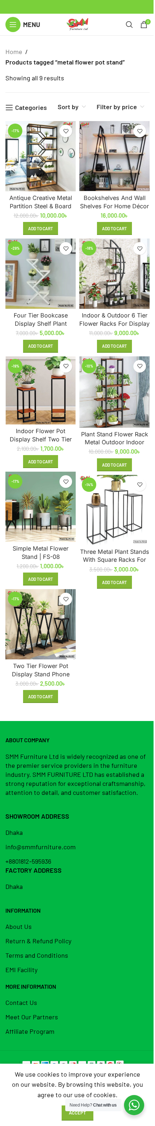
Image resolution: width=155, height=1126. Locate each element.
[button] (40, 228)
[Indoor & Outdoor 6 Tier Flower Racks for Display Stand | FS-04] (114, 274)
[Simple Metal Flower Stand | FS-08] (40, 507)
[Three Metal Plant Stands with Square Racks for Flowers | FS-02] (114, 510)
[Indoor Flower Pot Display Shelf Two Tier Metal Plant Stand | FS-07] (40, 390)
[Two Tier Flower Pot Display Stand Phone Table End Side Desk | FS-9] (40, 624)
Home (13, 51)
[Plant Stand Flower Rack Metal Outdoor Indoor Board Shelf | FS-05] (114, 392)
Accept (77, 1113)
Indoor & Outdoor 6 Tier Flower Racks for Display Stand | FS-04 (114, 323)
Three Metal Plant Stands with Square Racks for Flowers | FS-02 (114, 559)
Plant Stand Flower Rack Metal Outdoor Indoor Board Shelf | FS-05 (114, 442)
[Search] (129, 24)
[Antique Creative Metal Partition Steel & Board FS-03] (40, 156)
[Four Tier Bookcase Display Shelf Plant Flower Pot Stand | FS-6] (40, 274)
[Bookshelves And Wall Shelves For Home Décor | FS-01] (114, 156)
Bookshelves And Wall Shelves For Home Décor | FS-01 (114, 206)
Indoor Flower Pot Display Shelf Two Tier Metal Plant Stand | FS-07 (40, 439)
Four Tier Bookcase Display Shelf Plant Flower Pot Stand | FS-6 (41, 323)
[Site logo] (77, 24)
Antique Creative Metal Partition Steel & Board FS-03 (40, 206)
